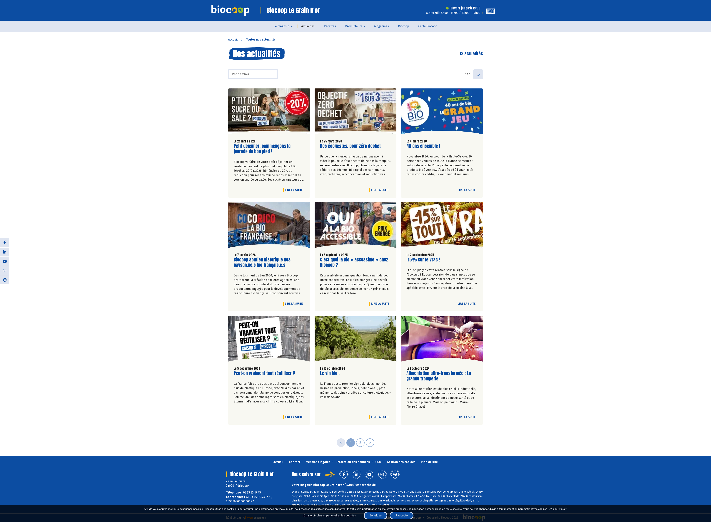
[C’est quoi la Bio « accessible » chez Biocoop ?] (356, 226)
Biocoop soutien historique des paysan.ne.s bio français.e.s (262, 262)
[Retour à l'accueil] (230, 10)
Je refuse (376, 515)
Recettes (330, 26)
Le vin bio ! (330, 373)
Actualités (308, 26)
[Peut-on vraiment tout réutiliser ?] (269, 339)
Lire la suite (295, 190)
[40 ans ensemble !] (442, 112)
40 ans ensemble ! (423, 146)
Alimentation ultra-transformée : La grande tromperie (438, 376)
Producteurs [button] (353, 26)
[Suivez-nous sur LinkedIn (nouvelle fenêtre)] (4, 251)
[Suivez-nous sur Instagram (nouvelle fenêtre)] (4, 270)
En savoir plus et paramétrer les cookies (329, 515)
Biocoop (403, 26)
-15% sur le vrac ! (423, 259)
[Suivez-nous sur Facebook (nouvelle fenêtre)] (4, 242)
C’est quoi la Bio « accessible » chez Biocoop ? (354, 262)
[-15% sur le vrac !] (442, 226)
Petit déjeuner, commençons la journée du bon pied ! (262, 148)
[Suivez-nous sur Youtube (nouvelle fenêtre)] (4, 261)
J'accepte (401, 515)
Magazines (381, 26)
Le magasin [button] (281, 26)
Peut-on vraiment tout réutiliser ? (264, 373)
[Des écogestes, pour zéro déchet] (356, 112)
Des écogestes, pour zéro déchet (350, 146)
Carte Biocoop (427, 26)
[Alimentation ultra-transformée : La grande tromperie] (442, 339)
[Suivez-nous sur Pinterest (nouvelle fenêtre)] (4, 279)
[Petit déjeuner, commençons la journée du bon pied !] (269, 112)
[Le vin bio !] (356, 339)
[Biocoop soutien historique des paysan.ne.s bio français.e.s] (269, 226)
